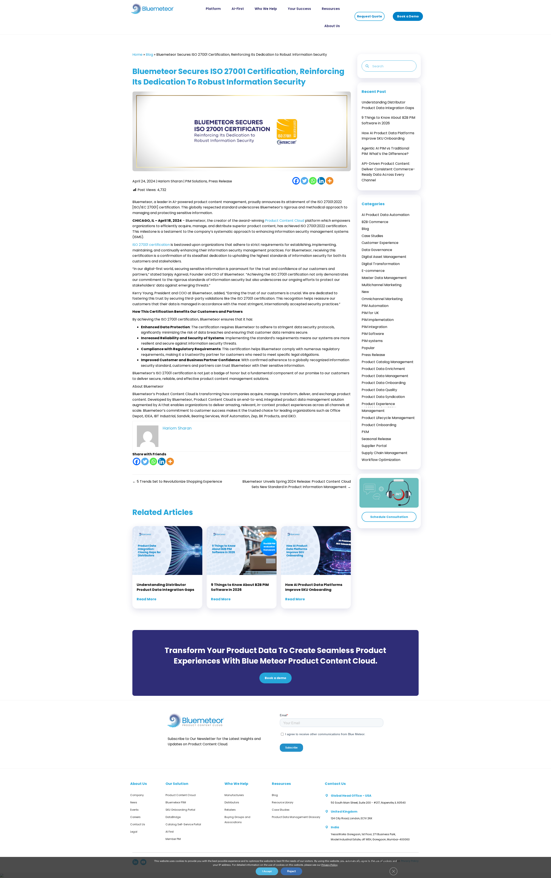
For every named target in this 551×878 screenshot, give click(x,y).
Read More (146, 599)
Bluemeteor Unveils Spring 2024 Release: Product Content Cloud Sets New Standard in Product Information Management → (296, 484)
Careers (135, 817)
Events (134, 810)
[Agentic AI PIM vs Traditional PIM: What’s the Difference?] (389, 151)
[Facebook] (296, 181)
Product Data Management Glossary (296, 817)
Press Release (220, 181)
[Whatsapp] (313, 181)
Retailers (230, 810)
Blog (149, 54)
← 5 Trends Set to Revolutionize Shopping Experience (177, 481)
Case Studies (280, 810)
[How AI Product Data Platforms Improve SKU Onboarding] (389, 135)
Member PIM (173, 839)
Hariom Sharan (170, 181)
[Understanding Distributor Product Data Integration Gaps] (389, 105)
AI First (170, 831)
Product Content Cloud (284, 220)
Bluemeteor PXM (176, 802)
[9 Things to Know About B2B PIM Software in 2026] (389, 120)
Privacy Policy (329, 865)
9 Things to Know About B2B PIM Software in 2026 (240, 587)
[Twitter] (304, 181)
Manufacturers (234, 795)
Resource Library (282, 802)
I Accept (267, 871)
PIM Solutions (196, 181)
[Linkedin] (321, 181)
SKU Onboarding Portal (180, 810)
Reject (291, 871)
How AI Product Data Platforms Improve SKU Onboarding (313, 587)
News (133, 802)
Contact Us (137, 824)
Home (137, 54)
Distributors (231, 802)
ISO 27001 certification (151, 244)
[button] (369, 16)
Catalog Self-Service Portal (183, 824)
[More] (329, 181)
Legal (133, 831)
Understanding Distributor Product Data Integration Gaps (165, 587)
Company (137, 795)
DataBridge (173, 817)
